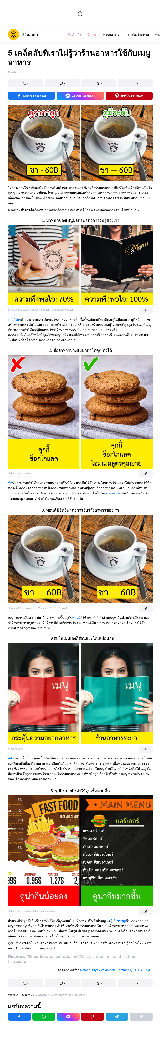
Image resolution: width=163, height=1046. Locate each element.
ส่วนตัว (76, 34)
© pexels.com (15, 748)
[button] (25, 83)
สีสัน (11, 758)
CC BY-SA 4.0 (143, 970)
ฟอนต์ (76, 617)
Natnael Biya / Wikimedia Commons (105, 970)
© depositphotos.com (62, 309)
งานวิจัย (13, 319)
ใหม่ (93, 34)
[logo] (23, 34)
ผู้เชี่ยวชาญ (118, 921)
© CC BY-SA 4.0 (59, 608)
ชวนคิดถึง (113, 493)
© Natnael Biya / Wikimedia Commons (28, 608)
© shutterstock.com (18, 309)
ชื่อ (10, 483)
